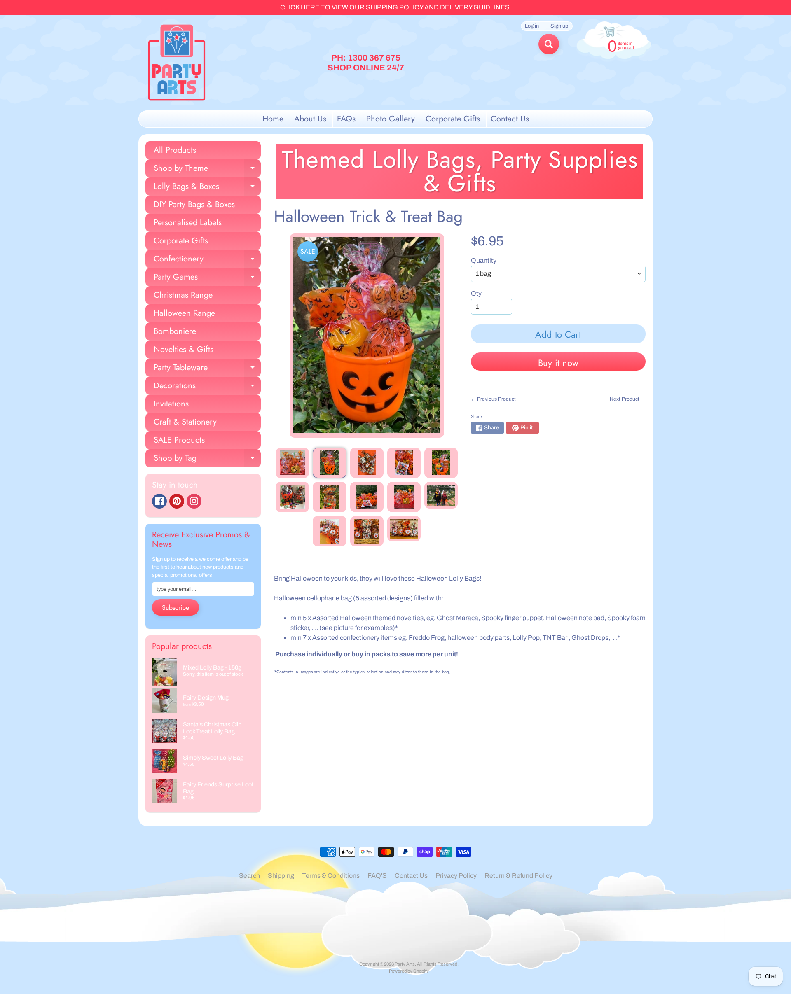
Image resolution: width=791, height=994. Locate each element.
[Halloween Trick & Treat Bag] (292, 463)
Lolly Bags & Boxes (207, 188)
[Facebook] (159, 501)
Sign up (559, 26)
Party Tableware (207, 369)
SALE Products (179, 440)
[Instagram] (194, 501)
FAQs (346, 119)
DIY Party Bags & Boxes (194, 204)
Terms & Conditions (331, 875)
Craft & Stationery (185, 422)
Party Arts (405, 963)
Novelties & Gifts (183, 349)
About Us (310, 119)
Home (272, 119)
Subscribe (175, 607)
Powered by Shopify (409, 970)
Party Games (207, 278)
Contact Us (510, 119)
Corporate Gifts (453, 119)
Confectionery (207, 260)
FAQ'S (377, 875)
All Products (175, 150)
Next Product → (628, 399)
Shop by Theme (207, 169)
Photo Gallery (390, 119)
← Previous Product (493, 399)
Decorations (207, 387)
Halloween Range (184, 313)
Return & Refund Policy (518, 875)
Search (249, 875)
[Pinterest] (176, 501)
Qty (476, 293)
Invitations (171, 404)
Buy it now (558, 362)
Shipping (281, 875)
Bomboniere (175, 331)
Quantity (483, 260)
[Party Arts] (176, 62)
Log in (532, 26)
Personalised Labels (188, 223)
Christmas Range (183, 295)
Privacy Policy (456, 875)
